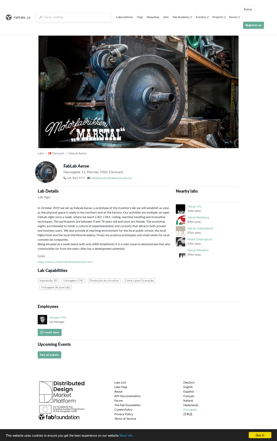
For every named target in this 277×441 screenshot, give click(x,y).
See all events (49, 354)
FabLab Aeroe (77, 153)
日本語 (187, 414)
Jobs (166, 17)
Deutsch (188, 382)
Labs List (120, 382)
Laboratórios (124, 17)
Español (188, 391)
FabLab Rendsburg (198, 217)
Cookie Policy (123, 409)
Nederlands (190, 405)
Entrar (248, 9)
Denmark (57, 153)
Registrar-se (254, 25)
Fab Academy (181, 17)
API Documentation (127, 396)
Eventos (201, 17)
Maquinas (153, 17)
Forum (233, 17)
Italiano (188, 400)
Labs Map (120, 387)
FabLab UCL (194, 206)
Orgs (140, 17)
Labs (41, 153)
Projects (217, 17)
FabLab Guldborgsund (200, 228)
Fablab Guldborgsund (199, 239)
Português (190, 409)
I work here (51, 332)
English (188, 387)
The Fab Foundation (127, 405)
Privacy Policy (123, 414)
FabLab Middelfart (198, 250)
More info (126, 435)
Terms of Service (125, 418)
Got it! (260, 435)
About (118, 391)
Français (188, 396)
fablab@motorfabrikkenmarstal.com (111, 178)
